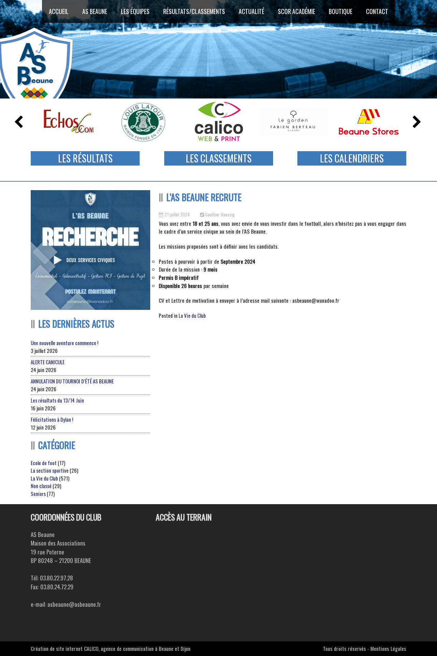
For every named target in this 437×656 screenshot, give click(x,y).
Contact (377, 11)
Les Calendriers (352, 158)
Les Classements (219, 158)
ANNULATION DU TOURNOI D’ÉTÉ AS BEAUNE (72, 381)
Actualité (251, 11)
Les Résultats (85, 158)
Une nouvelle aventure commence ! (64, 342)
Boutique (340, 11)
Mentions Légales (388, 648)
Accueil (59, 11)
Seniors (38, 493)
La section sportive (50, 470)
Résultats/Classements (194, 11)
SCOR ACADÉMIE (296, 11)
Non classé (41, 485)
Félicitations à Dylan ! (52, 419)
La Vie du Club (192, 315)
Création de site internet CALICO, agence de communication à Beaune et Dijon (111, 648)
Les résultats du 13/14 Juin (57, 400)
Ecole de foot (44, 463)
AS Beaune (94, 11)
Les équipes (135, 11)
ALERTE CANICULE (48, 362)
